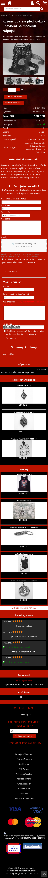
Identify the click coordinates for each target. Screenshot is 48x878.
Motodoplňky (8, 354)
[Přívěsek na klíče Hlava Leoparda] (24, 537)
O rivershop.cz (24, 714)
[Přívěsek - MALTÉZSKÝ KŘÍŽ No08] (24, 448)
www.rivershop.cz (27, 868)
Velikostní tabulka (24, 774)
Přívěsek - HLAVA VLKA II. (24, 412)
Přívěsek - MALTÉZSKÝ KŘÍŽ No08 (24, 439)
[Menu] (3, 3)
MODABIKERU (39, 111)
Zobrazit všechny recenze (12, 667)
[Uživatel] (32, 3)
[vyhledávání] (38, 3)
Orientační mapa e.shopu (24, 798)
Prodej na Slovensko (24, 754)
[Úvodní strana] (9, 3)
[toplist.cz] (24, 697)
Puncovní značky (24, 783)
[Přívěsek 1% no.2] (24, 395)
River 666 (24, 793)
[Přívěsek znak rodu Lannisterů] (24, 590)
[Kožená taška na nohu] (24, 563)
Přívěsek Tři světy (24, 501)
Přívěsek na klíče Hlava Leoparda (24, 527)
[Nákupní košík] (44, 3)
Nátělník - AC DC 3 (24, 474)
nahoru (44, 874)
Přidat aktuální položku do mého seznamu (19, 369)
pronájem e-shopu (21, 873)
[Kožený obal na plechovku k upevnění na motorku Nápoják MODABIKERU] (24, 59)
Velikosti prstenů (24, 778)
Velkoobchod (24, 788)
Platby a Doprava (24, 759)
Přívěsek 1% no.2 (24, 386)
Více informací (30, 262)
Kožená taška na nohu (24, 554)
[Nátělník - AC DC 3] (24, 483)
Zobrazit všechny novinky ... (24, 608)
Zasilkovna (24, 764)
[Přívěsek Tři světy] (24, 510)
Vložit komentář (12, 281)
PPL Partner (24, 769)
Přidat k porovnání (24, 681)
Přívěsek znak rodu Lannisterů (24, 581)
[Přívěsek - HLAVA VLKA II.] (24, 421)
